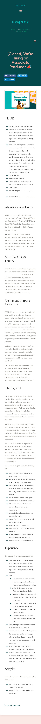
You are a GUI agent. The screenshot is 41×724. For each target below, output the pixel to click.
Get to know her (25, 292)
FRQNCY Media (13, 215)
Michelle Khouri (21, 187)
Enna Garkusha (25, 190)
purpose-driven (18, 312)
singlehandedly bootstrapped (13, 275)
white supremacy (18, 330)
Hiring (13, 29)
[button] (20, 11)
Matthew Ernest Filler (24, 197)
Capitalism (8, 330)
